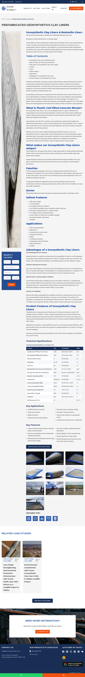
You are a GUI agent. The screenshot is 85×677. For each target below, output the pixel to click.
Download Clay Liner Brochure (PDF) (39, 446)
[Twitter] (67, 652)
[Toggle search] (82, 2)
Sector (31, 69)
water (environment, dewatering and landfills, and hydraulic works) (60, 193)
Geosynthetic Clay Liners (33, 49)
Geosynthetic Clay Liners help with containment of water (50, 173)
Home (3, 19)
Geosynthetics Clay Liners (53, 333)
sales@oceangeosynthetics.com (11, 651)
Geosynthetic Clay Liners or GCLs (38, 110)
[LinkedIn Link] (78, 652)
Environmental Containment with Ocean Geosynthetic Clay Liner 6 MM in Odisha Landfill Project (32, 573)
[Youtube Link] (82, 651)
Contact (63, 8)
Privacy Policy (34, 654)
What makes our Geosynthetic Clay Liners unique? (43, 65)
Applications (33, 74)
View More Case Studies (42, 600)
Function (31, 67)
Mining (36, 193)
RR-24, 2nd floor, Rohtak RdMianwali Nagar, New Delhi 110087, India (13, 656)
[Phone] (63, 675)
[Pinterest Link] (75, 652)
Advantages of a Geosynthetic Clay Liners (41, 76)
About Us (54, 8)
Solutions (46, 8)
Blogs (19, 1)
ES (76, 1)
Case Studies (8, 1)
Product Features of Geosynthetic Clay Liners (42, 78)
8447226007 (77, 8)
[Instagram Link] (71, 652)
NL (70, 1)
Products (28, 8)
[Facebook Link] (63, 652)
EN (72, 1)
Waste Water (30, 193)
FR (74, 1)
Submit (11, 284)
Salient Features (34, 71)
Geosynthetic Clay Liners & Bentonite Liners (42, 60)
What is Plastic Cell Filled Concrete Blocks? (42, 62)
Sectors (36, 8)
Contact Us (43, 631)
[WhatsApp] (21, 675)
